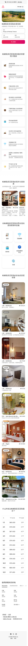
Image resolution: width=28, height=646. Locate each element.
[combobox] (13, 32)
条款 (15, 638)
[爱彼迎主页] (3, 6)
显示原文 (20, 2)
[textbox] (7, 37)
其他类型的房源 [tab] (13, 585)
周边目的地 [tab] (4, 585)
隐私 (11, 638)
